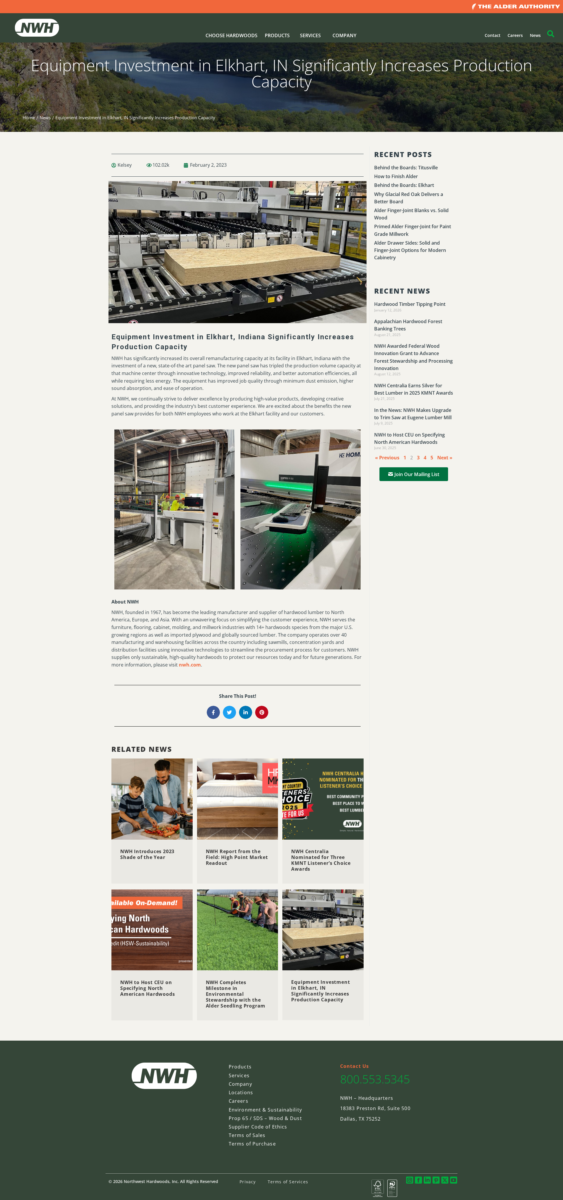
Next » (444, 457)
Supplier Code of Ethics (258, 1127)
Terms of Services (288, 1181)
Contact (493, 35)
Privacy (248, 1181)
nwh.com (190, 665)
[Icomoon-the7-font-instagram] (409, 1180)
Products (240, 1066)
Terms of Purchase (252, 1144)
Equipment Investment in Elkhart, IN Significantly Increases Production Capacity (320, 991)
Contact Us (354, 1066)
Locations (241, 1092)
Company (240, 1084)
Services (239, 1075)
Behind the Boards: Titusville (406, 167)
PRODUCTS (277, 35)
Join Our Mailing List (416, 474)
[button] (213, 712)
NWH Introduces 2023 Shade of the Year (147, 854)
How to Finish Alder (396, 176)
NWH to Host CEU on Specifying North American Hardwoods (147, 988)
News (535, 35)
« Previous (387, 457)
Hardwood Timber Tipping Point (409, 304)
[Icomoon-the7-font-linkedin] (427, 1180)
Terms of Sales (247, 1135)
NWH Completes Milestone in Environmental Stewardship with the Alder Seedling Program (236, 994)
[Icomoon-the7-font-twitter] (444, 1180)
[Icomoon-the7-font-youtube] (453, 1180)
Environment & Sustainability (265, 1110)
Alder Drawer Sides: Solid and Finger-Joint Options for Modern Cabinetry (410, 250)
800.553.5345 (375, 1079)
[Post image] (152, 799)
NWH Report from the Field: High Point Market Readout (237, 857)
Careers (515, 35)
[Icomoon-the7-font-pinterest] (436, 1180)
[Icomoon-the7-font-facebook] (418, 1180)
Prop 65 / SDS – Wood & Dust (265, 1118)
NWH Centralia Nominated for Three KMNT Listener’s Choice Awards (321, 860)
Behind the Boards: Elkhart (404, 185)
